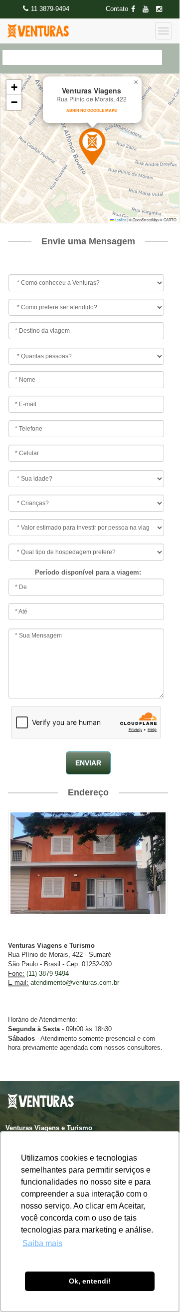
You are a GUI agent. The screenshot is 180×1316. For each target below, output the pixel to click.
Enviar (88, 763)
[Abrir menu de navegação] (163, 30)
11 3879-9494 (50, 8)
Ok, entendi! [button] (90, 1281)
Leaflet (120, 219)
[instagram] (162, 9)
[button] (92, 147)
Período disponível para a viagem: (88, 572)
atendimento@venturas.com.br (74, 982)
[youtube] (149, 9)
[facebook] (136, 9)
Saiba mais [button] (42, 1243)
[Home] (38, 31)
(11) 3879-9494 (47, 973)
